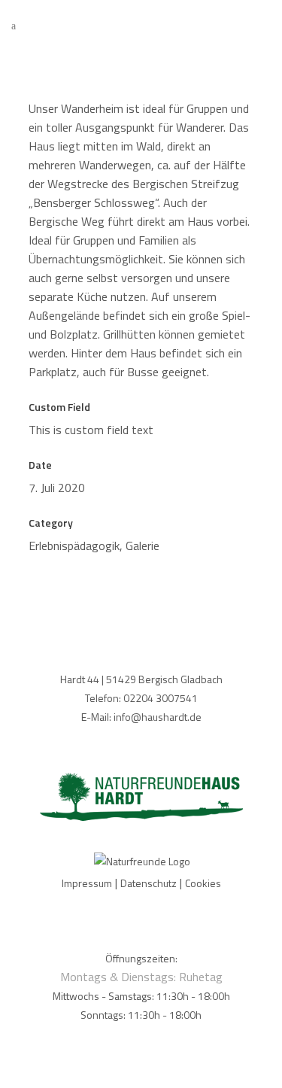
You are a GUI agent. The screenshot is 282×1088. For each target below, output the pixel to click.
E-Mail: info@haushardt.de (141, 717)
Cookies (203, 883)
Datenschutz (148, 883)
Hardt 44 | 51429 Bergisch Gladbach (141, 679)
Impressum (87, 883)
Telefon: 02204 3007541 (141, 698)
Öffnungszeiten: (141, 958)
